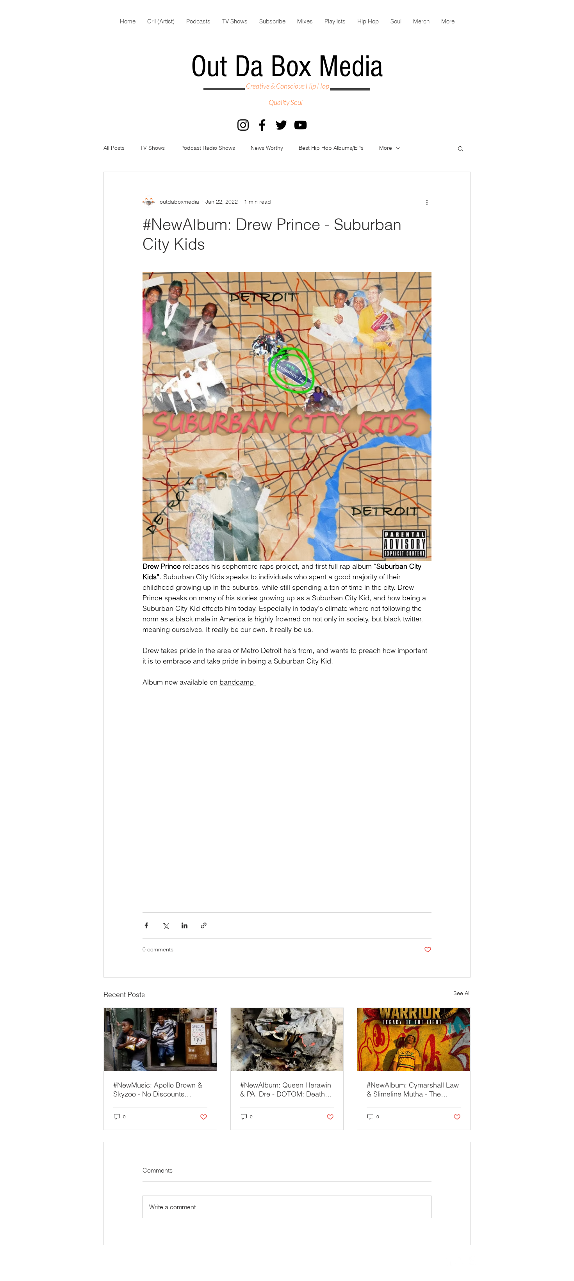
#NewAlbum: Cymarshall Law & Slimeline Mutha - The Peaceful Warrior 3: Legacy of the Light (413, 1089)
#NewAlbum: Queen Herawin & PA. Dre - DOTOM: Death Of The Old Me (285, 1089)
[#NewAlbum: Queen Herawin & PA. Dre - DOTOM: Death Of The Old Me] (287, 1039)
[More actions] (426, 201)
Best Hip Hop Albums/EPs (331, 147)
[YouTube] (300, 125)
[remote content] (287, 801)
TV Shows (152, 147)
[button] (460, 148)
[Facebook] (262, 125)
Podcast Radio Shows (207, 147)
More (385, 147)
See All (462, 993)
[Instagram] (243, 125)
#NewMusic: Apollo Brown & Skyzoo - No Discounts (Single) (157, 1089)
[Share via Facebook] (146, 925)
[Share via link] (203, 925)
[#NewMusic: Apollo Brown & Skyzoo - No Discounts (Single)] (160, 1039)
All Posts (114, 147)
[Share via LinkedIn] (184, 925)
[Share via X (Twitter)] (165, 925)
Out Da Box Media (287, 66)
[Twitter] (281, 125)
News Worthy (267, 147)
